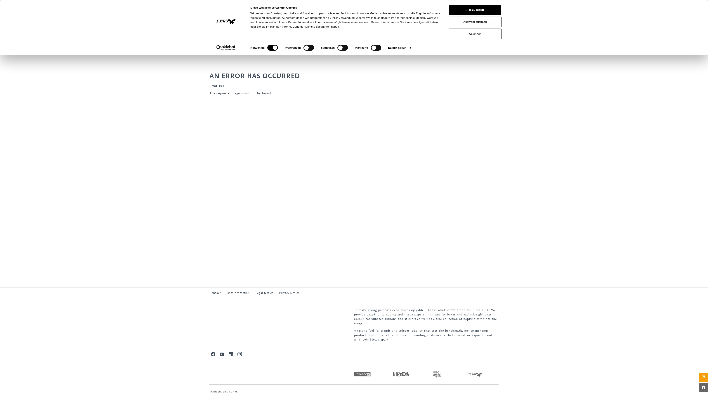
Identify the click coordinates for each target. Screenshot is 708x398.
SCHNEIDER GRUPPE (223, 391)
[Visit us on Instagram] (703, 377)
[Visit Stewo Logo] (483, 374)
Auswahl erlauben (475, 21)
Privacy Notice (289, 292)
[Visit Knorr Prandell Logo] (446, 374)
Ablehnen (475, 33)
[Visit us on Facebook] (703, 387)
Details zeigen (397, 47)
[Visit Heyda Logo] (408, 374)
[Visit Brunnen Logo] (370, 374)
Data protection (238, 292)
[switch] (308, 48)
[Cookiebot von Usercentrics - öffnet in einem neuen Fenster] (226, 48)
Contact (215, 292)
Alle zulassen (475, 9)
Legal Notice (264, 292)
